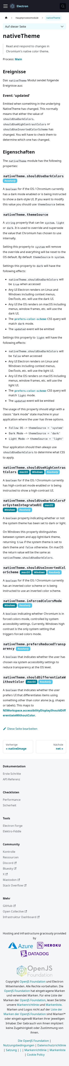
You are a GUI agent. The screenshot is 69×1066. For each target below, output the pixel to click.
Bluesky (8, 868)
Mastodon (10, 880)
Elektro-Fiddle (12, 831)
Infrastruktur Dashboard (19, 917)
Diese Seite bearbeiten (22, 729)
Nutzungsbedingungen (18, 1045)
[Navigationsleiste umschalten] (5, 6)
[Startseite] (6, 18)
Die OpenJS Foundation (33, 1041)
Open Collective (13, 911)
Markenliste (54, 1005)
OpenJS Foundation (32, 981)
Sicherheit (9, 805)
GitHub (7, 906)
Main (18, 59)
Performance (12, 800)
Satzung (11, 1050)
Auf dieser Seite (15, 26)
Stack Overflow (13, 885)
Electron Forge (12, 826)
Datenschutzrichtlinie (51, 1045)
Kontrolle (9, 852)
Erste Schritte (12, 774)
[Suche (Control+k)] (62, 6)
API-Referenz (11, 779)
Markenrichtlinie (28, 1005)
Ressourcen (11, 857)
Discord (8, 863)
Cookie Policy (36, 1055)
